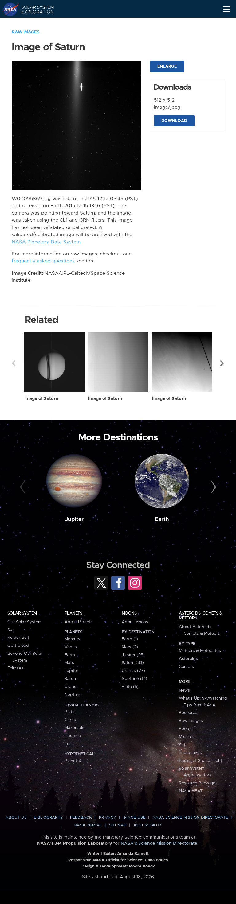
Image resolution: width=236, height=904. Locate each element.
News (184, 690)
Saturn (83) (133, 663)
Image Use (134, 818)
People (186, 729)
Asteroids (188, 659)
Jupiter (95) (133, 655)
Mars (69, 663)
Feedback (81, 818)
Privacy (107, 818)
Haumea (73, 736)
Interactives (190, 753)
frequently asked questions (43, 261)
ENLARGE (167, 66)
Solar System (22, 613)
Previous (13, 363)
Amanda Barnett (133, 854)
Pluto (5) (130, 687)
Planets (73, 613)
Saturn (71, 679)
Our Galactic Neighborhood (34, 23)
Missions (187, 737)
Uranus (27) (133, 671)
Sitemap (117, 825)
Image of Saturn (41, 399)
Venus (71, 647)
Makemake (75, 728)
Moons (129, 613)
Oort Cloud (18, 645)
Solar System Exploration (34, 9)
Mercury (73, 639)
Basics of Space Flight (200, 761)
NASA (8, 9)
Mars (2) (130, 647)
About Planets (79, 622)
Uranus (72, 687)
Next (222, 363)
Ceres (70, 720)
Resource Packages (198, 783)
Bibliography (48, 818)
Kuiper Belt (18, 637)
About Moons (135, 622)
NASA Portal (88, 825)
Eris (68, 744)
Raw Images (25, 32)
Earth (162, 519)
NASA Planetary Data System (46, 242)
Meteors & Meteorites (200, 651)
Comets (186, 667)
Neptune (73, 695)
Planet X (73, 761)
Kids (183, 745)
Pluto (70, 712)
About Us (16, 818)
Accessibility (147, 825)
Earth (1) (130, 639)
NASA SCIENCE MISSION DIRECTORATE (190, 818)
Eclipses (15, 668)
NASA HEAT (191, 791)
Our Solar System (24, 622)
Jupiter (74, 519)
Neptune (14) (134, 679)
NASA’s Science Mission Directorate (159, 843)
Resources (189, 713)
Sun (11, 630)
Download (174, 121)
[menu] (227, 9)
